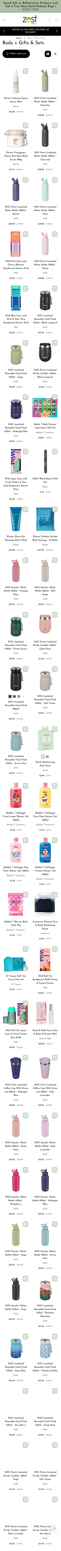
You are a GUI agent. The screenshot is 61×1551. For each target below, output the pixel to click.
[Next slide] (56, 31)
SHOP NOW (30, 9)
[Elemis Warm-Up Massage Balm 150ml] (16, 519)
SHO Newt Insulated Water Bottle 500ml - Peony (45, 265)
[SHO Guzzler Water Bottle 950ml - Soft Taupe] (45, 570)
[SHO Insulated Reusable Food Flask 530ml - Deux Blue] (16, 1346)
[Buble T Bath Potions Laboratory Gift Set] (45, 407)
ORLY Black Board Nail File (45, 481)
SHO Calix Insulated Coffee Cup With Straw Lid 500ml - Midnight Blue (16, 1090)
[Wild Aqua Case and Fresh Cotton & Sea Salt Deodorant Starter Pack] (16, 461)
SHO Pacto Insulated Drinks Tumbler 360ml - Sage (16, 1476)
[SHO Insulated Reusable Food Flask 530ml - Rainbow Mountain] (45, 1288)
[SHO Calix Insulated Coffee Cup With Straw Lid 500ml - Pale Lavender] (45, 1067)
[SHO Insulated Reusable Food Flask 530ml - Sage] (16, 352)
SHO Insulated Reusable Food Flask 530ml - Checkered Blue (45, 1367)
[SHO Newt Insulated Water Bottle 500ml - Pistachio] (45, 80)
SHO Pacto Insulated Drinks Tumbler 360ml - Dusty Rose (45, 645)
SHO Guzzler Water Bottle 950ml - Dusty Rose (16, 1146)
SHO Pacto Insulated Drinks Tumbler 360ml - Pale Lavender (16, 1530)
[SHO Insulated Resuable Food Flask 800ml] (16, 678)
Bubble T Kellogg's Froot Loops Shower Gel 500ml (16, 816)
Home (18, 38)
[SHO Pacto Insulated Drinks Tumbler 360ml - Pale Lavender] (16, 1509)
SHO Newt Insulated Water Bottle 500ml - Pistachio (45, 102)
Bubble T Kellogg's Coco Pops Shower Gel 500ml (45, 816)
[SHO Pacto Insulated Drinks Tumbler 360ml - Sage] (16, 1454)
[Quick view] (25, 669)
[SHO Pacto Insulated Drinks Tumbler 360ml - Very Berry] (45, 1509)
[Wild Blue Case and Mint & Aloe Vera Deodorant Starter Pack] (16, 298)
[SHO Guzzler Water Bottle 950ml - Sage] (16, 1233)
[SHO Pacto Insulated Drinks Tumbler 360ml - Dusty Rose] (45, 624)
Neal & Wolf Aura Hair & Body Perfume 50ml (45, 1032)
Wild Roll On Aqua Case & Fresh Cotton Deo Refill (16, 1034)
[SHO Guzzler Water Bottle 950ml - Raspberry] (16, 1179)
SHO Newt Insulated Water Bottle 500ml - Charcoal (45, 156)
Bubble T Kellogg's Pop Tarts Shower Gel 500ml (16, 869)
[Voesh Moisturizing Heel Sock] (45, 738)
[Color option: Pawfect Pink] (47, 757)
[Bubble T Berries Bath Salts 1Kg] (16, 904)
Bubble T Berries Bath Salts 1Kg (16, 924)
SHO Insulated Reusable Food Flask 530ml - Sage (16, 373)
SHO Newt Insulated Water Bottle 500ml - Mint (45, 210)
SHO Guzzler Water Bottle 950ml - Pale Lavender (45, 1146)
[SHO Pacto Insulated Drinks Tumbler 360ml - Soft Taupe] (45, 1454)
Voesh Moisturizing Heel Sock (45, 764)
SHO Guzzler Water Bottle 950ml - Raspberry (16, 1200)
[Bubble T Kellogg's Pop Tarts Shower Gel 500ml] (16, 850)
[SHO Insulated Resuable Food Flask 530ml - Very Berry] (16, 1400)
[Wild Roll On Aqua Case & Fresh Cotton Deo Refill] (16, 1013)
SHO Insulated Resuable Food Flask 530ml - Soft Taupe (45, 699)
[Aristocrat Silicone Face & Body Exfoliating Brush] (45, 904)
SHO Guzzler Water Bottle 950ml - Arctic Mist (45, 1255)
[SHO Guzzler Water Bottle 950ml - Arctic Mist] (45, 1233)
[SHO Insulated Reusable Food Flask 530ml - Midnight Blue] (16, 407)
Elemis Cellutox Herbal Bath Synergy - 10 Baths (45, 538)
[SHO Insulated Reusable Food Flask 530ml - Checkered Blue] (45, 1346)
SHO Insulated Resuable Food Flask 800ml (16, 705)
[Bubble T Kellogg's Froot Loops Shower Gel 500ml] (16, 795)
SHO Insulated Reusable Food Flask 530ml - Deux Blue (16, 1367)
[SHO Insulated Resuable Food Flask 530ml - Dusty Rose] (45, 1400)
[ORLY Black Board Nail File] (45, 461)
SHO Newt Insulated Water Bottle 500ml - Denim (16, 210)
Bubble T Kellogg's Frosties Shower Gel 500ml (45, 871)
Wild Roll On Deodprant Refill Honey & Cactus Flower (45, 979)
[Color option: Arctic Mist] (19, 696)
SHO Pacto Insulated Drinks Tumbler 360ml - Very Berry (45, 1530)
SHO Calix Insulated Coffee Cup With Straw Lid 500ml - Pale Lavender (45, 1090)
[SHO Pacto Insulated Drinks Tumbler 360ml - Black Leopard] (45, 352)
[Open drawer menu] (4, 19)
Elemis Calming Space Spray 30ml (16, 100)
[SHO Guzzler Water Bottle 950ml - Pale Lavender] (45, 1125)
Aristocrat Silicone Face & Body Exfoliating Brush (45, 925)
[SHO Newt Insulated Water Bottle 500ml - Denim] (16, 189)
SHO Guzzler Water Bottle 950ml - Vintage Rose (16, 591)
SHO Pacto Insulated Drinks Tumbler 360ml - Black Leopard (45, 373)
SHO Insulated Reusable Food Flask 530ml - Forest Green (16, 645)
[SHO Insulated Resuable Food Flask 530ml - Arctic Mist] (16, 738)
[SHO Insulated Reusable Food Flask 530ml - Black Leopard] (45, 298)
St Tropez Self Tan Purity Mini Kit (16, 978)
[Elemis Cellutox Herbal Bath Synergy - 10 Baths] (45, 519)
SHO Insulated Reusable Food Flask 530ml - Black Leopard (45, 319)
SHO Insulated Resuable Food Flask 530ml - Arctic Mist (16, 760)
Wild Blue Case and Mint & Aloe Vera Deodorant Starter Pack (16, 319)
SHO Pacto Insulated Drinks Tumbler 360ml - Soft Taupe (45, 1476)
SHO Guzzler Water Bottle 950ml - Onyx (16, 1308)
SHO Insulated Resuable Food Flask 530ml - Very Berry (16, 1421)
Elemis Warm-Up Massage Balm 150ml (16, 538)
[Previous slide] (4, 31)
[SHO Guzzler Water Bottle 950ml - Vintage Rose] (16, 570)
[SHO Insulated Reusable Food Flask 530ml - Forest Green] (16, 624)
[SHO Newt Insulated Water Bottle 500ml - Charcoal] (45, 135)
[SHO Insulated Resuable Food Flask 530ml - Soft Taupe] (45, 678)
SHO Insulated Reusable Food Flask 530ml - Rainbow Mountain (45, 1311)
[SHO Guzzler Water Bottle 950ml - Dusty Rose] (16, 1125)
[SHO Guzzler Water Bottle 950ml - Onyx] (16, 1288)
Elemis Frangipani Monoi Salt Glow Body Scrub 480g (16, 156)
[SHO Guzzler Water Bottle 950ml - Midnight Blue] (45, 1179)
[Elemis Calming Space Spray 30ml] (16, 80)
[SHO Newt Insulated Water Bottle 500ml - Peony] (45, 243)
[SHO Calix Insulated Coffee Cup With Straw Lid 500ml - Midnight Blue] (16, 1067)
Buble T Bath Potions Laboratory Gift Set (45, 426)
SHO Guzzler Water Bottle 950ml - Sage (16, 1253)
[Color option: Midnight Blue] (14, 696)
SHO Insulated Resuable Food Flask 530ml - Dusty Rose (45, 1421)
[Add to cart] (25, 71)
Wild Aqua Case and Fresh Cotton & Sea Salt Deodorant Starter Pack (16, 484)
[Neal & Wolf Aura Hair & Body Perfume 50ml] (45, 1013)
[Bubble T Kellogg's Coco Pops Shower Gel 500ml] (45, 795)
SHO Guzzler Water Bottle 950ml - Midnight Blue (45, 1200)
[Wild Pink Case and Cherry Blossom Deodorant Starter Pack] (16, 243)
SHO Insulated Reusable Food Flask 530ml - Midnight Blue (16, 428)
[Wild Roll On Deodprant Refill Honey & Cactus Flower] (45, 958)
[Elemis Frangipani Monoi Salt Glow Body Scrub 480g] (16, 135)
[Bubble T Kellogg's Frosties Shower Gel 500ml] (45, 850)
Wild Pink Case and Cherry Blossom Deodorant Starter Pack (16, 265)
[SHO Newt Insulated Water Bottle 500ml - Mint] (45, 189)
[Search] (49, 19)
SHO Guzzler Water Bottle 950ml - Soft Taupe (45, 591)
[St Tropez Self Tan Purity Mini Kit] (16, 958)
